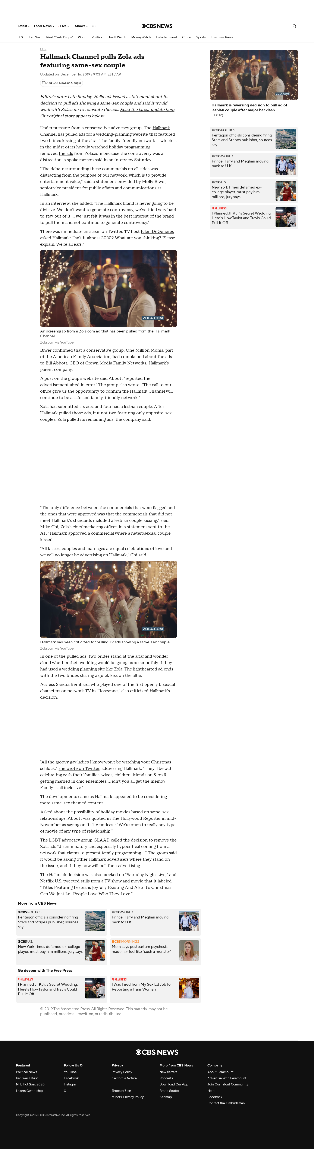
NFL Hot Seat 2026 (30, 1084)
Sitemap (166, 1097)
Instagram (71, 1084)
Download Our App (174, 1084)
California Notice (124, 1078)
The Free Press (222, 37)
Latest (23, 26)
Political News (26, 1072)
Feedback (214, 1097)
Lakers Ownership (29, 1090)
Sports (201, 37)
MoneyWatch (141, 37)
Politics (97, 37)
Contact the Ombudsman (226, 1103)
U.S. (21, 37)
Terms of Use (121, 1090)
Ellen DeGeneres (157, 231)
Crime (186, 37)
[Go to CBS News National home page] (157, 26)
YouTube (70, 1072)
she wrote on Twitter (79, 768)
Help (210, 1090)
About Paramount (220, 1072)
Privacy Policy (122, 1072)
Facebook (71, 1078)
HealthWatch (116, 37)
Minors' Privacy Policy (128, 1097)
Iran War (35, 37)
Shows (80, 26)
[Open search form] (294, 26)
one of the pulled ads (66, 656)
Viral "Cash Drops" (59, 37)
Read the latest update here (147, 109)
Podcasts (166, 1078)
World (82, 37)
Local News (43, 26)
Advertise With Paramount (226, 1078)
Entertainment (166, 37)
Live (63, 26)
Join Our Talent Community (227, 1084)
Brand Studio (169, 1090)
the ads (66, 153)
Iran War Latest (27, 1078)
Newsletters (168, 1072)
